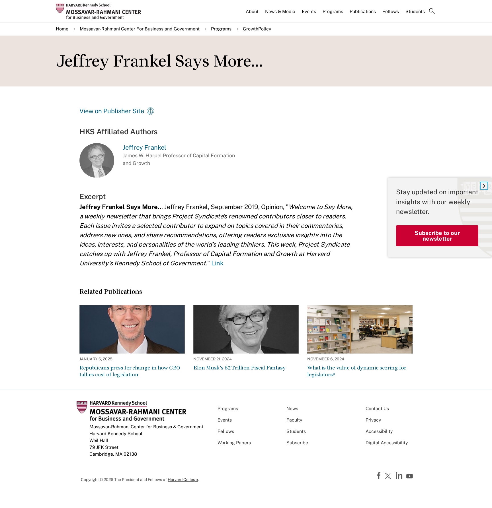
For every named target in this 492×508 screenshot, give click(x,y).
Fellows (390, 11)
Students (415, 11)
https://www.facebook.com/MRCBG (379, 475)
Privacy (373, 420)
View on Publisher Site (111, 111)
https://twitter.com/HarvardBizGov (389, 476)
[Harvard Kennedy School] (100, 11)
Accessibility (379, 431)
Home (62, 29)
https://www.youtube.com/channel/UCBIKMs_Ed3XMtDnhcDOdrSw (410, 476)
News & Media (280, 11)
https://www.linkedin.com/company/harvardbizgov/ (399, 475)
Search (432, 12)
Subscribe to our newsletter (437, 236)
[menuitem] (252, 13)
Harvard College (183, 479)
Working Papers (234, 442)
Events (309, 11)
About (252, 11)
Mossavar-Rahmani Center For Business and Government (140, 29)
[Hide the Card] (484, 186)
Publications (363, 11)
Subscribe (297, 442)
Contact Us (377, 408)
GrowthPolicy (257, 29)
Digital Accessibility (387, 442)
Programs (333, 11)
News (292, 408)
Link (217, 263)
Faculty (294, 420)
